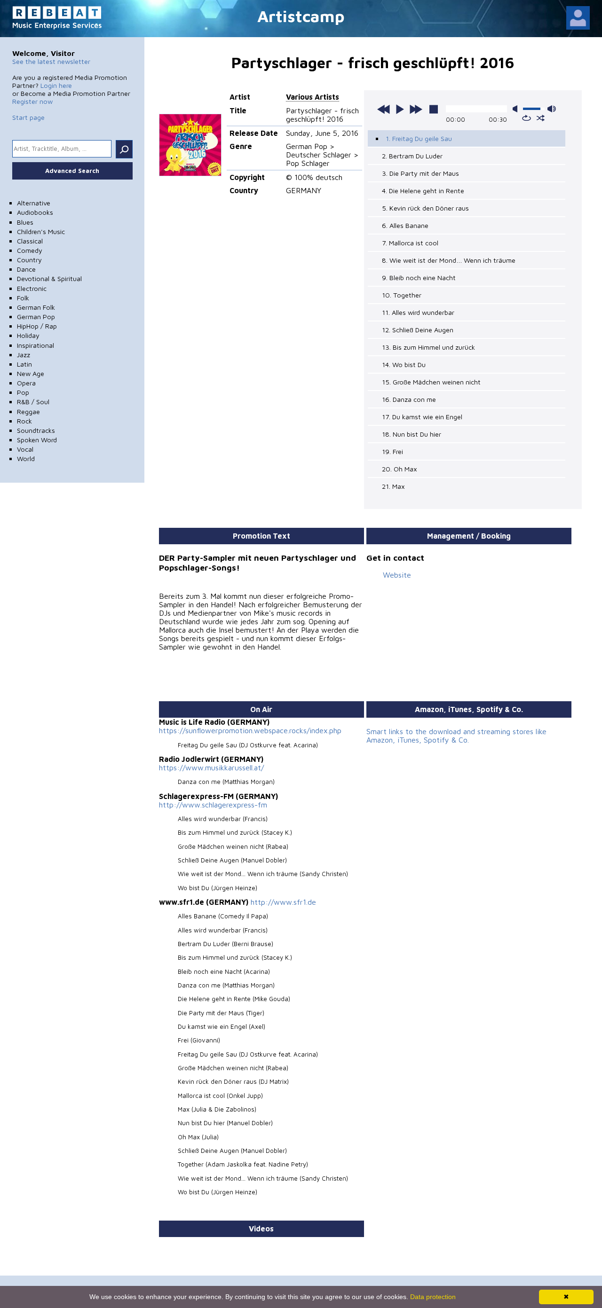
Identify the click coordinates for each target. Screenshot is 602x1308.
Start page (28, 117)
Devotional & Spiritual (49, 278)
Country (29, 260)
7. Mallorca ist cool (410, 243)
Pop (23, 392)
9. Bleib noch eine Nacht (419, 278)
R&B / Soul (33, 402)
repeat (526, 118)
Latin (24, 364)
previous (383, 109)
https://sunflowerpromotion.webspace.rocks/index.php (250, 730)
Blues (25, 222)
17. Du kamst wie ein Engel (422, 417)
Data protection (433, 1296)
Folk (23, 298)
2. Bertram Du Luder (412, 156)
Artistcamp (301, 15)
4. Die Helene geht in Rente (423, 191)
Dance (26, 269)
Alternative (33, 203)
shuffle (541, 118)
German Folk (36, 307)
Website (397, 575)
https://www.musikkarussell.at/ (211, 767)
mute (517, 108)
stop (433, 109)
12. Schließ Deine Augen (417, 330)
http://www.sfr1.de (283, 902)
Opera (26, 383)
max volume (551, 108)
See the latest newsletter (51, 61)
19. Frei (392, 451)
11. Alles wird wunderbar (418, 312)
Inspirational (35, 345)
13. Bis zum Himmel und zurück (428, 347)
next (415, 109)
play (399, 109)
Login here (56, 85)
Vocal (25, 449)
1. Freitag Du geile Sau (419, 138)
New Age (30, 373)
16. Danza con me (409, 399)
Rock (24, 421)
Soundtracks (36, 430)
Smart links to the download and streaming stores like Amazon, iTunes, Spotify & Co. (456, 735)
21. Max (393, 486)
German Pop (36, 317)
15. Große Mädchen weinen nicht (431, 382)
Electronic (32, 288)
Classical (30, 241)
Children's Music (41, 231)
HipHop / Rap (37, 326)
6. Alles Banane (405, 225)
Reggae (28, 411)
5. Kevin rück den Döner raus (425, 208)
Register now (32, 101)
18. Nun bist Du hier (411, 434)
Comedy (29, 250)
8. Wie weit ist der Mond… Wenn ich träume (448, 260)
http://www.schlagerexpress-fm (213, 804)
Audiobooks (35, 212)
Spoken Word (37, 440)
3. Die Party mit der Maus (420, 173)
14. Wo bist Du (404, 364)
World (26, 458)
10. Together (401, 295)
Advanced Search (72, 170)
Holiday (28, 335)
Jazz (23, 355)
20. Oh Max (399, 469)
